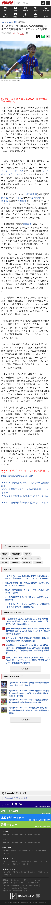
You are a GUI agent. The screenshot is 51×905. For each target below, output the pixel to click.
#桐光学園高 (16, 554)
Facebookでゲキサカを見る (15, 798)
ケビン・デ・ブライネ (12, 171)
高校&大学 (23, 834)
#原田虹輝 (26, 562)
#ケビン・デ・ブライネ (10, 558)
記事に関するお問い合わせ (30, 885)
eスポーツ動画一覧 (22, 864)
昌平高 (18, 197)
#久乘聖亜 (38, 562)
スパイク (40, 834)
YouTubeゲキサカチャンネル (11, 850)
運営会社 (26, 880)
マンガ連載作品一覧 (25, 861)
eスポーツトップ (38, 861)
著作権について (16, 880)
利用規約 (5, 883)
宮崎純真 (27, 224)
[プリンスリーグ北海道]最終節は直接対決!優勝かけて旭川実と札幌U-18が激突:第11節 (27, 639)
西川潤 (4, 197)
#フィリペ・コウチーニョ (30, 558)
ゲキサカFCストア (8, 872)
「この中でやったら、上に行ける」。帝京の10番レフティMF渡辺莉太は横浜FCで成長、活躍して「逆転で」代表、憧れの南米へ (27, 621)
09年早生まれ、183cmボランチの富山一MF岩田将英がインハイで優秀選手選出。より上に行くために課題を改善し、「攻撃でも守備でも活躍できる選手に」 (27, 649)
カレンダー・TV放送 (36, 872)
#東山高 (4, 554)
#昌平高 (27, 554)
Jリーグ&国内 (14, 834)
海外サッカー (32, 834)
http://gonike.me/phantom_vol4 (17, 476)
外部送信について (33, 883)
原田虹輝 (35, 197)
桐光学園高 (31, 194)
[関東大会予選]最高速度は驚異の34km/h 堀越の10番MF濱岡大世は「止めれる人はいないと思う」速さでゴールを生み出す (28, 631)
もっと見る (25, 669)
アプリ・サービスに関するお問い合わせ (14, 888)
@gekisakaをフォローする (15, 793)
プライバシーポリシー (18, 883)
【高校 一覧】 (15, 33)
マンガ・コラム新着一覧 (9, 861)
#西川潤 (4, 562)
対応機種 (5, 880)
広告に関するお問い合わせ (10, 885)
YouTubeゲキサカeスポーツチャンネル (34, 850)
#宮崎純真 (15, 562)
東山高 (4, 201)
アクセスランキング (22, 872)
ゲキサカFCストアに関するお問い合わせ (14, 890)
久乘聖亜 (22, 201)
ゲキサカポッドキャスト (9, 853)
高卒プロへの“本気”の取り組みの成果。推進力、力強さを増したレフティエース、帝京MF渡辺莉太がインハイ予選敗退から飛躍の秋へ (28, 660)
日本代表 (5, 834)
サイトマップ (36, 880)
